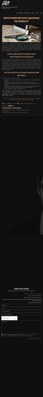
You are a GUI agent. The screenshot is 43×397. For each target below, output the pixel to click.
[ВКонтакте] (8, 105)
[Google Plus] (13, 105)
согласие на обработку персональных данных (22, 335)
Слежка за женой (5, 111)
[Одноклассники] (10, 105)
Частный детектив (12, 103)
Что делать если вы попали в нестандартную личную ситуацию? (15, 112)
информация (29, 103)
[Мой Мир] (11, 105)
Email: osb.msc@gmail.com (35, 295)
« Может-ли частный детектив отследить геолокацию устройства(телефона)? (19, 98)
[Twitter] (9, 105)
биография (21, 103)
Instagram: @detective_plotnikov (33, 297)
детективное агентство (24, 60)
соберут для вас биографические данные (16, 61)
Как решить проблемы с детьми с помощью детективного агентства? (16, 110)
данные (25, 103)
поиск (33, 103)
